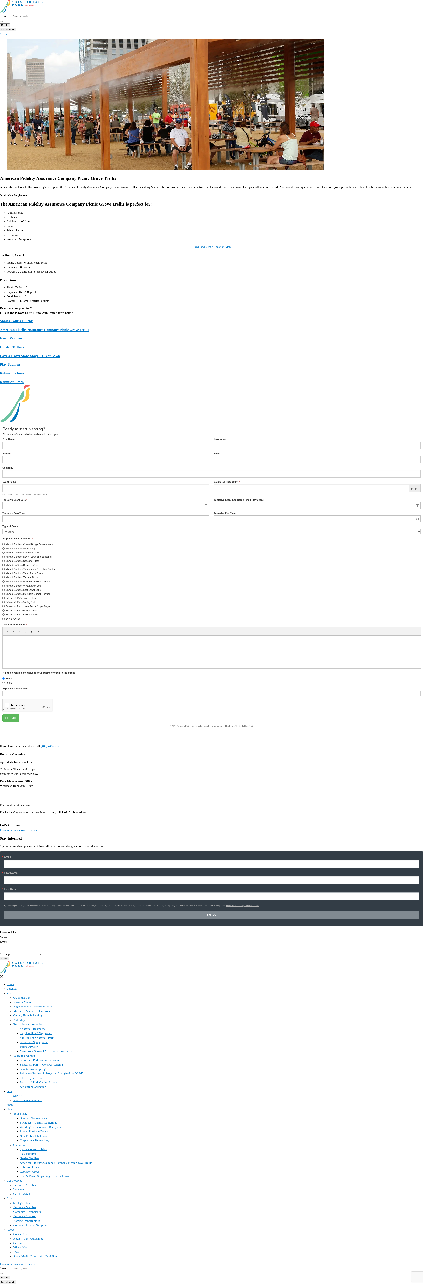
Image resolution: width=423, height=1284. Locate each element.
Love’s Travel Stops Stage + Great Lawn (30, 356)
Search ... (5, 16)
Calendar (12, 988)
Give (9, 1198)
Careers (17, 1243)
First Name (11, 873)
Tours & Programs (24, 1055)
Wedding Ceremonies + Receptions (41, 1127)
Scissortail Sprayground (34, 1042)
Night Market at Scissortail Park (32, 1006)
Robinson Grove (12, 373)
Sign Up (211, 914)
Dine (9, 1091)
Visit (9, 993)
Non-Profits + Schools (33, 1136)
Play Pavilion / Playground (36, 1033)
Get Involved (14, 1180)
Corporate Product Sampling (30, 1225)
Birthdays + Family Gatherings (38, 1122)
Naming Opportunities (26, 1220)
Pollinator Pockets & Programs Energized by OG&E (51, 1073)
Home (10, 984)
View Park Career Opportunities (19, 797)
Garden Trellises (12, 347)
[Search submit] (1, 21)
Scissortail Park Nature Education (40, 1060)
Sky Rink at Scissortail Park (37, 1037)
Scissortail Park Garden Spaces (38, 1082)
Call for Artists (22, 1194)
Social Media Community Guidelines (35, 1256)
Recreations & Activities (28, 1024)
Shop (10, 1104)
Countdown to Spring (33, 1069)
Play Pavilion (10, 364)
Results (5, 25)
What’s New (20, 1247)
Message (5, 954)
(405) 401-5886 (9, 817)
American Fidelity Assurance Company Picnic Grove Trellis (44, 330)
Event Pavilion (11, 338)
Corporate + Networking (34, 1140)
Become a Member (24, 1185)
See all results (8, 29)
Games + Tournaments (33, 1118)
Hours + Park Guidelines (28, 1238)
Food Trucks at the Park (27, 1100)
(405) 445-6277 (50, 746)
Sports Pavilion (29, 1046)
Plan (9, 1109)
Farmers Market (22, 1002)
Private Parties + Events (34, 1131)
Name (4, 937)
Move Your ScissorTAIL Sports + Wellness (46, 1051)
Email (7, 856)
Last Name (10, 889)
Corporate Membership (27, 1211)
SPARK (17, 1095)
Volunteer (19, 1189)
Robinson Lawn (12, 382)
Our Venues (20, 1144)
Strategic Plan (21, 1203)
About (10, 1229)
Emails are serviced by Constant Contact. (242, 905)
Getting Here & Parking (27, 1015)
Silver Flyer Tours (31, 1078)
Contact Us (20, 1234)
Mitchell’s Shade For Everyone (32, 1011)
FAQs (16, 1252)
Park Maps (19, 1020)
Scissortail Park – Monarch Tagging (41, 1064)
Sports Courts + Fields (16, 321)
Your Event (20, 1113)
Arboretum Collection (33, 1086)
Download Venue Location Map (211, 246)
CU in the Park (22, 997)
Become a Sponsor (24, 1216)
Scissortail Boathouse (33, 1028)
